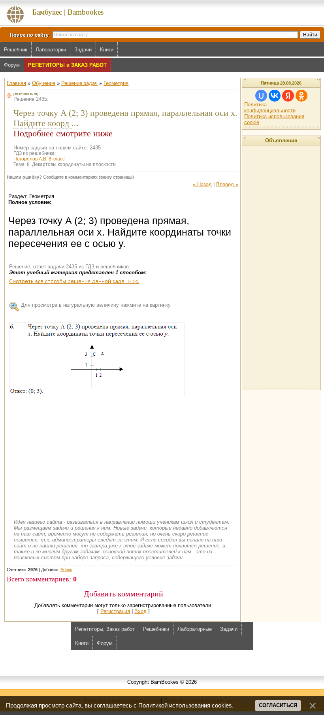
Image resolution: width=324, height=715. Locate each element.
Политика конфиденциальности (270, 107)
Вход (140, 611)
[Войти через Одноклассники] (301, 96)
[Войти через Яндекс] (288, 96)
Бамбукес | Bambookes (68, 12)
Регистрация (115, 611)
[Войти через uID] (261, 96)
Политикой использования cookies (185, 705)
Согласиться (278, 705)
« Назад (202, 184)
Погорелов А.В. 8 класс (39, 159)
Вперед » (227, 184)
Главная (16, 83)
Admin (66, 569)
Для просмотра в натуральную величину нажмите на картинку (96, 305)
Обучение (43, 83)
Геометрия (116, 83)
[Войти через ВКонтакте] (275, 96)
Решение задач (79, 83)
